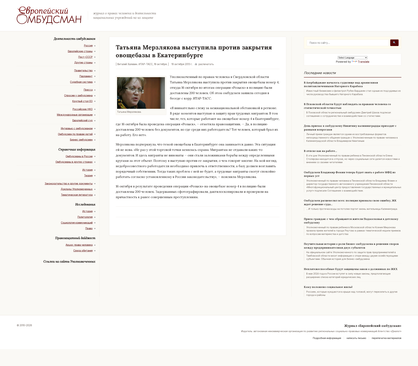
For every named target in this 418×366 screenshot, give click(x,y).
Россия (88, 45)
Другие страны (83, 62)
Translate (363, 61)
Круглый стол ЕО (82, 101)
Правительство (83, 70)
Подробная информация (327, 338)
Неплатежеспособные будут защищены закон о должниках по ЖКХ (350, 269)
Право (89, 228)
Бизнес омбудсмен (81, 139)
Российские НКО (82, 109)
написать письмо (356, 338)
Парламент (86, 76)
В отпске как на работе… (320, 150)
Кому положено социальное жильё (328, 287)
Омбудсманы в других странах (74, 161)
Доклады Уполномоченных (77, 189)
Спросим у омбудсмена (78, 95)
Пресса (88, 89)
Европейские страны (80, 51)
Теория (88, 175)
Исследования (85, 204)
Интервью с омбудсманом (77, 128)
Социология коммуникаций (77, 222)
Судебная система (81, 82)
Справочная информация (76, 149)
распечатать (206, 64)
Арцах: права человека (79, 244)
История (87, 169)
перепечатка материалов (386, 338)
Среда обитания (83, 250)
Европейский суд (82, 120)
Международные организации (75, 114)
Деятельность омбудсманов (74, 39)
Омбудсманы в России (79, 156)
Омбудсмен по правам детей (75, 134)
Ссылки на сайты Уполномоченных (69, 261)
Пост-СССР (85, 57)
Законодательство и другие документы (69, 183)
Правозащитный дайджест (75, 238)
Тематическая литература (77, 194)
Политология (85, 217)
